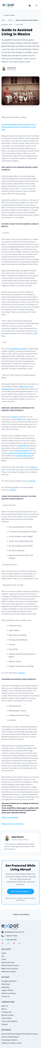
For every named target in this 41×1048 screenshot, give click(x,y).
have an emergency (22, 451)
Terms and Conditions (9, 1021)
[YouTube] (14, 943)
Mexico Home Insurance (10, 965)
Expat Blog (5, 987)
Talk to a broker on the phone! (12, 824)
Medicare (20, 419)
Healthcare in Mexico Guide (11, 1043)
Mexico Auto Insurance (10, 968)
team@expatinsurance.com (14, 932)
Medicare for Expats (9, 972)
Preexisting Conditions (10, 1040)
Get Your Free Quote (19, 891)
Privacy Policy (6, 1018)
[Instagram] (2, 943)
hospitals (14, 417)
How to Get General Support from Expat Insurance (20, 1034)
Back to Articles (10, 15)
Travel (4, 959)
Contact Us (5, 996)
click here (32, 481)
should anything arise (24, 456)
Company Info (7, 1012)
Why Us (4, 1009)
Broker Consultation (9, 993)
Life (3, 956)
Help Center (6, 984)
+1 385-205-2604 (10, 940)
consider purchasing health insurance (20, 453)
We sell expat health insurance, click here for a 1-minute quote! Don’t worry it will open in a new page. (19, 127)
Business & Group (8, 962)
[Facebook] (8, 943)
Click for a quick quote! (10, 817)
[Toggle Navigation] (36, 5)
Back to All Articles (21, 914)
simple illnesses (23, 446)
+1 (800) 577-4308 (11, 936)
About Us (5, 1006)
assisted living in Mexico (18, 349)
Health (4, 953)
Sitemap (4, 1024)
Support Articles (7, 990)
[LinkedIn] (20, 943)
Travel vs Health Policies (10, 1037)
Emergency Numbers (9, 981)
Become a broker (8, 1015)
